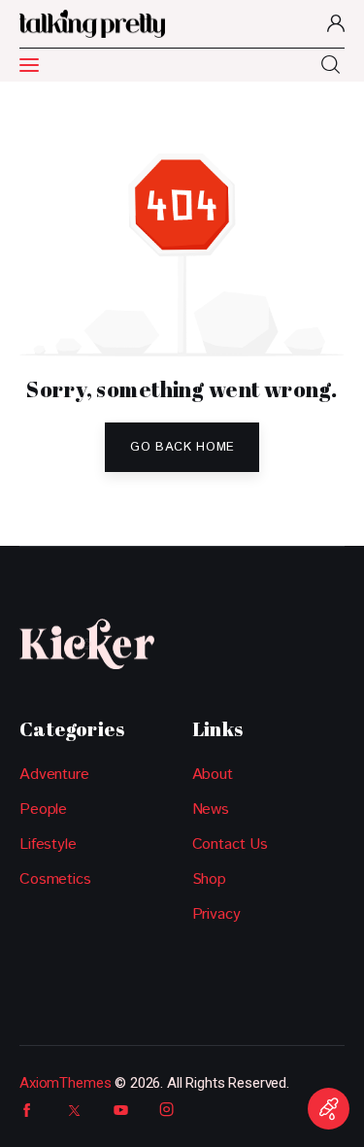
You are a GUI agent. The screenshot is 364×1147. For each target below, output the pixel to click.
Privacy (216, 914)
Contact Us (230, 844)
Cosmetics (55, 879)
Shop (209, 879)
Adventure (54, 774)
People (43, 809)
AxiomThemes (65, 1083)
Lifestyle (48, 844)
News (210, 809)
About (212, 774)
